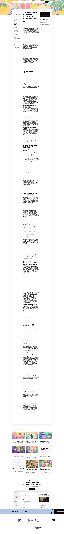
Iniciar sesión (19, 519)
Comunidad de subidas (37, 529)
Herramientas (19, 520)
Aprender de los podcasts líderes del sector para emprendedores (17, 34)
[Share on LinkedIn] (23, 21)
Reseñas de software (37, 526)
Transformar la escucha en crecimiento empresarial (17, 47)
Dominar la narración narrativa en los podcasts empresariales (17, 25)
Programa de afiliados (37, 521)
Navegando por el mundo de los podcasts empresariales (17, 12)
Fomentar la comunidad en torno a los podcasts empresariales (17, 32)
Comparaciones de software (38, 527)
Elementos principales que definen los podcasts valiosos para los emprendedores (17, 14)
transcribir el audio (34, 99)
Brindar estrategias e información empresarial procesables (17, 17)
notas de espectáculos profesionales (29, 233)
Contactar (28, 521)
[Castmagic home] (14, 1)
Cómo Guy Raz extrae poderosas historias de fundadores (16, 37)
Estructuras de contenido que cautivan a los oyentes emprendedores (17, 23)
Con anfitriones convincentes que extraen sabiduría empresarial (17, 19)
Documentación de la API (21, 526)
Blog (35, 519)
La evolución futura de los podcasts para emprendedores (17, 45)
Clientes (28, 519)
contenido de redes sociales (30, 234)
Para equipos (19, 522)
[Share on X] (24, 21)
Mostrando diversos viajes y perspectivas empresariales (17, 21)
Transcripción (19, 521)
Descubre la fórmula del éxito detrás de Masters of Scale (17, 39)
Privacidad (28, 522)
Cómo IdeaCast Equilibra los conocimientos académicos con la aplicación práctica (17, 41)
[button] (45, 14)
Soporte (36, 520)
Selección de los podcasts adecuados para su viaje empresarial (17, 44)
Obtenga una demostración (30, 520)
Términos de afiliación (37, 522)
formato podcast (25, 293)
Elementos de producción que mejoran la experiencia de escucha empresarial (17, 30)
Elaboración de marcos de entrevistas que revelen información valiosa (17, 27)
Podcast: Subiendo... (37, 528)
